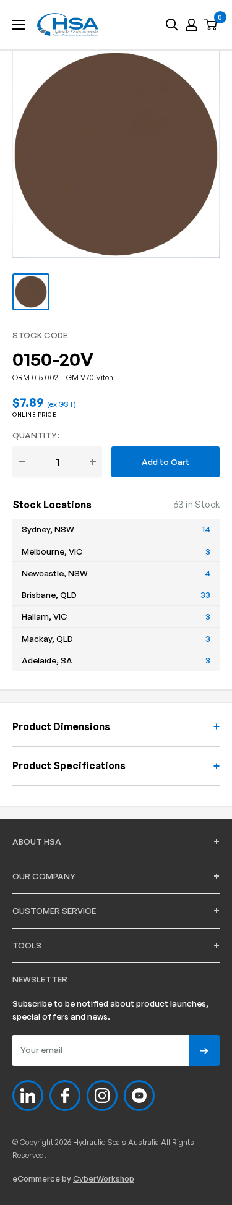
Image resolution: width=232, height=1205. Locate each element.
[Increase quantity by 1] (93, 461)
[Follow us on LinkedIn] (27, 1095)
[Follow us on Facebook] (64, 1095)
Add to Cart (165, 461)
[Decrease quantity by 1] (21, 461)
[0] (211, 25)
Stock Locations (52, 504)
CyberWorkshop (103, 1178)
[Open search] (172, 25)
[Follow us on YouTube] (139, 1095)
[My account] (191, 25)
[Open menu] (18, 25)
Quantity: (35, 435)
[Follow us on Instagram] (102, 1095)
